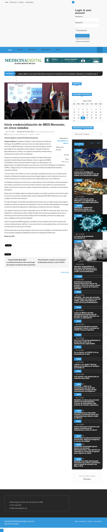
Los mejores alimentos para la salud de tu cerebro (36, 79)
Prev (92, 143)
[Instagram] (65, 2)
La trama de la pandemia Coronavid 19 (83, 237)
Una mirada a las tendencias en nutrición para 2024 (86, 377)
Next (98, 143)
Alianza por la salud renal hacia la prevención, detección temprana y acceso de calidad (87, 439)
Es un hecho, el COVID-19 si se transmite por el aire (86, 353)
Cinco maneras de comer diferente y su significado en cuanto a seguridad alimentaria (86, 200)
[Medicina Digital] (23, 61)
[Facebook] (53, 2)
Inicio (10, 50)
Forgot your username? (83, 41)
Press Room (13, 2)
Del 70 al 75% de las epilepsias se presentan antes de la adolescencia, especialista (87, 342)
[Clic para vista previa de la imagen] (36, 101)
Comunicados (29, 2)
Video (6, 2)
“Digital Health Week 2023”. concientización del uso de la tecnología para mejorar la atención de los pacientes (20, 262)
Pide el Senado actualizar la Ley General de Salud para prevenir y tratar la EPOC (52, 261)
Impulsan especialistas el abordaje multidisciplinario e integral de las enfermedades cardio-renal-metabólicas (85, 269)
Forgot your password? (83, 39)
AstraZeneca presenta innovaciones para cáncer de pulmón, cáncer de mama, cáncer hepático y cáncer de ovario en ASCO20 (87, 285)
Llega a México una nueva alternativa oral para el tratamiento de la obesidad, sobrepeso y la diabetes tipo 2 (58, 74)
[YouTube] (61, 2)
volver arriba (65, 272)
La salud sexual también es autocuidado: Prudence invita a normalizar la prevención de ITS (52, 76)
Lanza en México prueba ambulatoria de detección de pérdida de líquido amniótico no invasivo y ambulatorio (86, 315)
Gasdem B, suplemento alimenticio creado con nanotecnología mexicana (84, 209)
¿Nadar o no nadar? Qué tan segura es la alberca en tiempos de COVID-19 (86, 366)
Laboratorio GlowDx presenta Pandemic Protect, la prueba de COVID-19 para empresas (86, 328)
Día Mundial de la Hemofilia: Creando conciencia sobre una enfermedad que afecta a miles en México (86, 415)
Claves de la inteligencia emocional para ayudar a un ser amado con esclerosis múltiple (86, 173)
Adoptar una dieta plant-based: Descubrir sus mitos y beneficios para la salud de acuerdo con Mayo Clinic (87, 463)
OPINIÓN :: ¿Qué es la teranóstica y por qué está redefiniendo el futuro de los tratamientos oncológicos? (85, 388)
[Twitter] (57, 2)
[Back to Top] (1, 530)
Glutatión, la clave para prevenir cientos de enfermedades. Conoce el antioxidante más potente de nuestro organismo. (86, 402)
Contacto (21, 2)
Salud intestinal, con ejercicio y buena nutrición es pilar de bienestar (43, 81)
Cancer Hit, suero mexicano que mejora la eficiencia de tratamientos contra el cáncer (86, 428)
